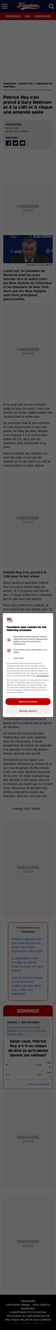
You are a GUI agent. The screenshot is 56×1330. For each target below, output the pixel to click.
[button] (28, 658)
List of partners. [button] (42, 676)
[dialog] (28, 665)
